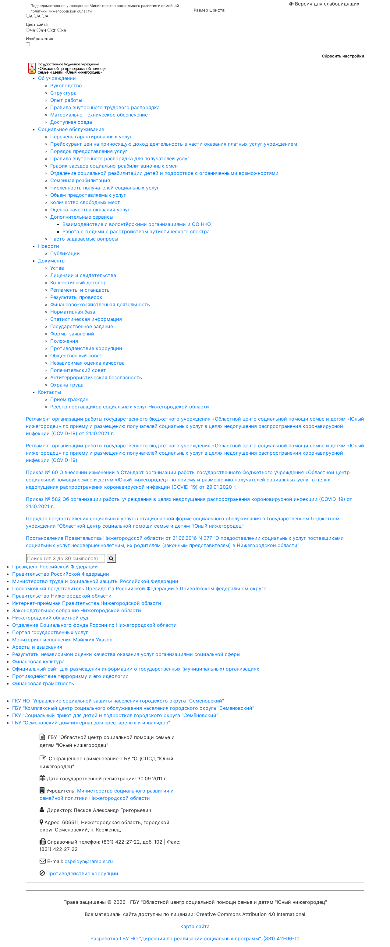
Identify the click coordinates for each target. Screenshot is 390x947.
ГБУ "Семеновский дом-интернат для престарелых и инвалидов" (91, 723)
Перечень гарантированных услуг (91, 137)
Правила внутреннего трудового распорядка (105, 107)
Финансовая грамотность (43, 683)
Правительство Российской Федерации (60, 574)
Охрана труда (66, 385)
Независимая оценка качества (87, 363)
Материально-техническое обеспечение (99, 115)
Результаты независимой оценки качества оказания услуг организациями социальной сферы (126, 654)
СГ (53, 30)
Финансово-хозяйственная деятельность (100, 304)
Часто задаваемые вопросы (84, 239)
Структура (63, 93)
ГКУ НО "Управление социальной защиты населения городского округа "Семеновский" (118, 701)
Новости (48, 246)
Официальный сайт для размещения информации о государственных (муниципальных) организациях (135, 669)
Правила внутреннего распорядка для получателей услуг (120, 158)
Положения (64, 341)
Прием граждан (69, 399)
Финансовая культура (38, 661)
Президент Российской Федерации (55, 567)
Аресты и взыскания (37, 647)
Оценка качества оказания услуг (90, 209)
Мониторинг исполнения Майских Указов (62, 640)
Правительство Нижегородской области (62, 596)
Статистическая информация (86, 319)
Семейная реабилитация (80, 180)
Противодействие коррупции (86, 348)
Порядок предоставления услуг (88, 151)
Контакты (49, 392)
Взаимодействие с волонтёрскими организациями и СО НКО (136, 224)
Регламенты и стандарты (80, 290)
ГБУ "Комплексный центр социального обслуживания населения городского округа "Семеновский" (133, 708)
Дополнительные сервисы (81, 217)
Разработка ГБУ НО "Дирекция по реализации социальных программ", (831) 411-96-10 (195, 938)
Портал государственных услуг (50, 632)
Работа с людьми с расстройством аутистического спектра (136, 231)
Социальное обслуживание (71, 129)
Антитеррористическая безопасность (96, 377)
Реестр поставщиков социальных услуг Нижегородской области (129, 407)
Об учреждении (57, 78)
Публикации (65, 253)
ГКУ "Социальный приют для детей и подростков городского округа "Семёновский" (115, 715)
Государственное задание (81, 326)
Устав (57, 268)
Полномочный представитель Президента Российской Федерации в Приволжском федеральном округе (139, 588)
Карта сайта (195, 926)
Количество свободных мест (85, 202)
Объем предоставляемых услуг (88, 195)
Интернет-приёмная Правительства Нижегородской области (86, 603)
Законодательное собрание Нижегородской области (76, 610)
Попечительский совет (78, 370)
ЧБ (32, 30)
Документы (52, 261)
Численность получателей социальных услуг (104, 188)
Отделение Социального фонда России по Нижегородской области (94, 625)
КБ (63, 30)
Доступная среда (71, 122)
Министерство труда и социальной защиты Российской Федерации (95, 581)
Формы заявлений (72, 334)
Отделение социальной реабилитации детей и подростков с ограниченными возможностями (164, 173)
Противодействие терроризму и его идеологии (70, 676)
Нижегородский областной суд (50, 618)
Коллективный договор (78, 282)
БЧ (43, 30)
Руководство (66, 85)
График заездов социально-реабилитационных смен (114, 166)
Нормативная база (72, 312)
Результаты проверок (76, 297)
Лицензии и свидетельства (83, 275)
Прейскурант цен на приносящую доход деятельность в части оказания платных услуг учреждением (173, 144)
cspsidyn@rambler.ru (89, 861)
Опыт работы (66, 100)
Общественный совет (76, 355)
